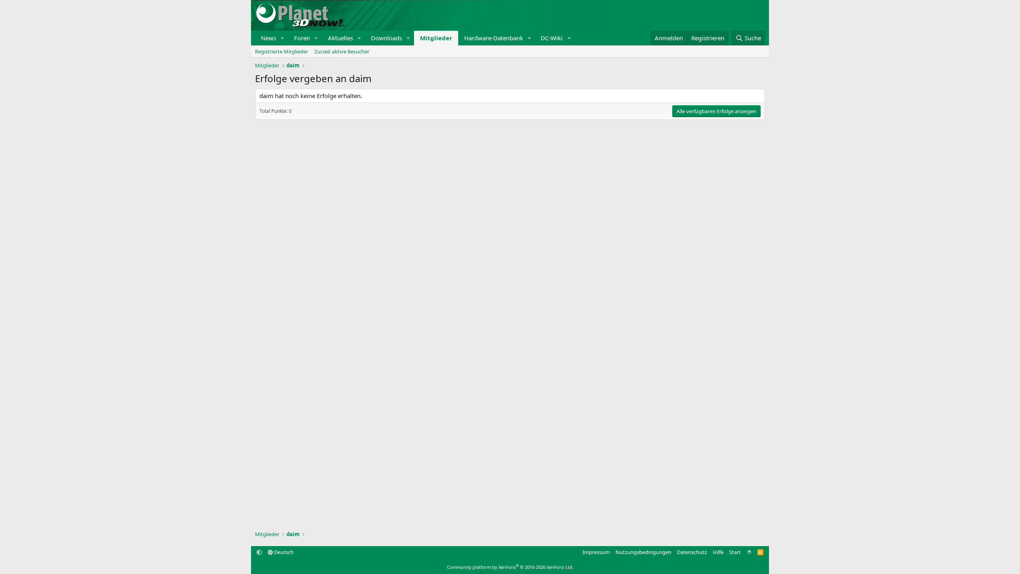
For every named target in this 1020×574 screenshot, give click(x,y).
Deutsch (283, 552)
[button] (282, 38)
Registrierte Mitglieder (281, 51)
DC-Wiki (552, 38)
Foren (302, 38)
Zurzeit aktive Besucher (341, 51)
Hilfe (718, 552)
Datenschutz (692, 552)
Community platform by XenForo (510, 567)
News (268, 38)
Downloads (386, 38)
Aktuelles (340, 38)
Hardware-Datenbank (493, 38)
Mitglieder (436, 38)
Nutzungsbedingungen (643, 552)
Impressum (596, 552)
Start (735, 552)
